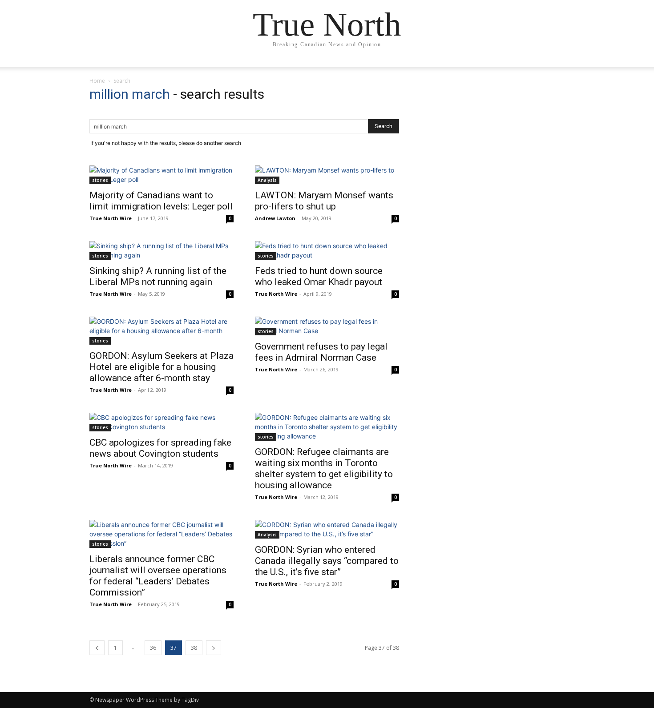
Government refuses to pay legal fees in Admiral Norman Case (321, 352)
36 (153, 648)
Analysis (267, 180)
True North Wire (110, 218)
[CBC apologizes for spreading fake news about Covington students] (161, 422)
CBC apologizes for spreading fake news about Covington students (160, 448)
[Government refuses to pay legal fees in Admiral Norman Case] (327, 326)
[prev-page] (97, 647)
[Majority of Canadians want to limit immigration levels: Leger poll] (161, 174)
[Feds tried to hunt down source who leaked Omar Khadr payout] (327, 250)
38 (194, 648)
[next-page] (213, 647)
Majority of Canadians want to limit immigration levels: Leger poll (161, 201)
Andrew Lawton (275, 218)
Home (97, 80)
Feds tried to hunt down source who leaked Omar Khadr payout (319, 276)
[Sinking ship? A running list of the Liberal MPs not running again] (161, 250)
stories (100, 180)
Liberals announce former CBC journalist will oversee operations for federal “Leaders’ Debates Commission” (157, 576)
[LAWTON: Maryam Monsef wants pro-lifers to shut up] (327, 174)
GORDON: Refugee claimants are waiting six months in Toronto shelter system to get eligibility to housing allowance (324, 469)
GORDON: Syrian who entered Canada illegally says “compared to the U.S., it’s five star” (327, 560)
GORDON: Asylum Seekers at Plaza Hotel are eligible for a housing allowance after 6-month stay (161, 366)
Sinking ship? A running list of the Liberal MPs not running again (157, 276)
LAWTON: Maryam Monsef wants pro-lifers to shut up (324, 201)
